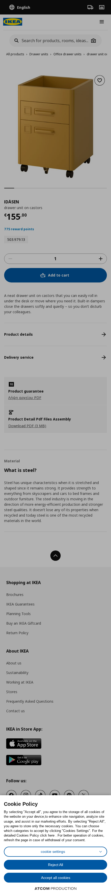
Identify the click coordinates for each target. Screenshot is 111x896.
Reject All (55, 865)
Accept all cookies (55, 878)
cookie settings (53, 851)
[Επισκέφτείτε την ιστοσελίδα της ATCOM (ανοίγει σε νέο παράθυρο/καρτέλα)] (55, 888)
